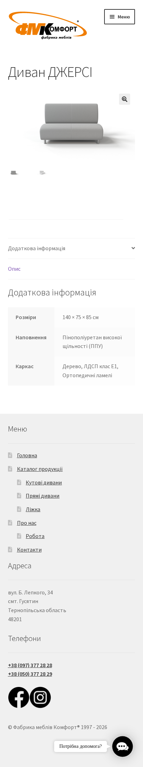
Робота (35, 535)
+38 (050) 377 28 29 (30, 673)
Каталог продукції (40, 468)
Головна (27, 455)
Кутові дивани (44, 482)
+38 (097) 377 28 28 (30, 665)
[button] (124, 99)
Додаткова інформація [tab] (36, 248)
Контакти (29, 549)
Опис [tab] (14, 268)
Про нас (26, 522)
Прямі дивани (42, 495)
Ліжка (33, 509)
